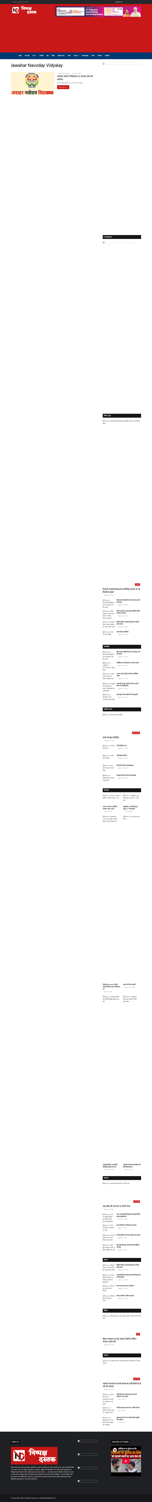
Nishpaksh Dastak (64, 73)
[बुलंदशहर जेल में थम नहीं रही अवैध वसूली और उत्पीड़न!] (109, 1421)
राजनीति (41, 56)
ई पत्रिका (107, 56)
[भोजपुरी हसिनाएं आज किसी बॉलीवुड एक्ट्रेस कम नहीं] (112, 1079)
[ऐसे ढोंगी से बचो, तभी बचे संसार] (109, 768)
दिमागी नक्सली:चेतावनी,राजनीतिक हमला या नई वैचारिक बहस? (121, 591)
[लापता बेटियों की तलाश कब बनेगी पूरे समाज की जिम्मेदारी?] (109, 1278)
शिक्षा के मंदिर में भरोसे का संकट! (125, 1296)
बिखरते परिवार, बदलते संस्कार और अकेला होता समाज (128, 623)
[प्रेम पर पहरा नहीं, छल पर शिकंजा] (109, 1289)
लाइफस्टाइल (85, 56)
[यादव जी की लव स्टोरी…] (132, 898)
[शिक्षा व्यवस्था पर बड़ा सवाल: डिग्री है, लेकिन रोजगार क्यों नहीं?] (109, 614)
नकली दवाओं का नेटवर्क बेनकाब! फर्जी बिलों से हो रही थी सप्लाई (122, 1385)
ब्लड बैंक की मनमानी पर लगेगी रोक (116, 1206)
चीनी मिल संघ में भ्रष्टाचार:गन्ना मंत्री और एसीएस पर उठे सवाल (127, 1395)
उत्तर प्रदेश (27, 56)
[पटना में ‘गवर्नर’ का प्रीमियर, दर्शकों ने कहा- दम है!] (112, 799)
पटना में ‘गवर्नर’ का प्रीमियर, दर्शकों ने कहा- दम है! (110, 807)
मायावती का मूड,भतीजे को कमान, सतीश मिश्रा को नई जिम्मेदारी (128, 684)
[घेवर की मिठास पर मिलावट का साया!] (109, 1228)
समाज (69, 56)
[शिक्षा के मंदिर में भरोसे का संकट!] (109, 1299)
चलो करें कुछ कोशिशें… (123, 632)
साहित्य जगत (61, 56)
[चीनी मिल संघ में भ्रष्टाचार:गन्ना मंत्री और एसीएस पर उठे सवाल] (109, 1399)
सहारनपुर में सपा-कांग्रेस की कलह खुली (127, 694)
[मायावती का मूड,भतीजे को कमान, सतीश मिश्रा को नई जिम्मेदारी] (109, 687)
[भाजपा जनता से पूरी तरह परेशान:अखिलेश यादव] (109, 677)
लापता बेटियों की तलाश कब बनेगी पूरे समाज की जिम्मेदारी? (129, 1276)
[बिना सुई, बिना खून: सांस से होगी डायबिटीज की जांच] (109, 1248)
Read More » (63, 87)
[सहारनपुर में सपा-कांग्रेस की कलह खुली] (109, 698)
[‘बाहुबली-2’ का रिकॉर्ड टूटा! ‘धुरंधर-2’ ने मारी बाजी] (132, 799)
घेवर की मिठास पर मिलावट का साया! (126, 1225)
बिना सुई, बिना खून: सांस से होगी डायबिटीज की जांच (128, 1246)
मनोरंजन (100, 56)
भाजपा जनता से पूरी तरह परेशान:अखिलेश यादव (127, 675)
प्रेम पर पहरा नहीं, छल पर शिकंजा (125, 1286)
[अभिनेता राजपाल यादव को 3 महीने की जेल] (109, 1411)
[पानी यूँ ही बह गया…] (109, 749)
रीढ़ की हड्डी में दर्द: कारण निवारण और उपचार (128, 1235)
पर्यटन (93, 56)
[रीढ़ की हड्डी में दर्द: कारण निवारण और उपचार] (109, 1238)
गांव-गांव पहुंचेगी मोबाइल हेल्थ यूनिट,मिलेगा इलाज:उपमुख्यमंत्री (128, 1215)
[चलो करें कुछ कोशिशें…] (109, 635)
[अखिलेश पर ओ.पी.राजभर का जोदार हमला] (109, 666)
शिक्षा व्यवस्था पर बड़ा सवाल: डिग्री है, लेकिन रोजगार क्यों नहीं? (128, 612)
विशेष (53, 56)
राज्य (34, 56)
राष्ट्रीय (20, 56)
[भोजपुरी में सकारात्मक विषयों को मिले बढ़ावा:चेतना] (132, 1079)
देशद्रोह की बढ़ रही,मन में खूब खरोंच (126, 775)
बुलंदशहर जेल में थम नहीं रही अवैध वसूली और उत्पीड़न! (128, 1418)
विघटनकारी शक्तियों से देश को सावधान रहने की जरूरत (128, 601)
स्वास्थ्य (76, 56)
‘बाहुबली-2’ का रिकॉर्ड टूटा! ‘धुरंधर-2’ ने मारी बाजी (130, 807)
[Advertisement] (76, 35)
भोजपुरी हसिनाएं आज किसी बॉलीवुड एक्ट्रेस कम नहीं (110, 1166)
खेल (48, 56)
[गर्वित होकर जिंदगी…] (109, 759)
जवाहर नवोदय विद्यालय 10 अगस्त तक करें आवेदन (75, 78)
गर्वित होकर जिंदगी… (122, 755)
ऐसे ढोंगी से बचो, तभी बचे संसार (125, 765)
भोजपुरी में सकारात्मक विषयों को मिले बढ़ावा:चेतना (132, 1166)
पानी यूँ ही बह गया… (122, 745)
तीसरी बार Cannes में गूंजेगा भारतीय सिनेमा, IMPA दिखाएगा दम (111, 986)
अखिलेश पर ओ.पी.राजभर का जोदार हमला (128, 663)
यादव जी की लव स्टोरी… (130, 984)
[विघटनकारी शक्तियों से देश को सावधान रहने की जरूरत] (109, 603)
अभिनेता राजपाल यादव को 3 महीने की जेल (128, 1407)
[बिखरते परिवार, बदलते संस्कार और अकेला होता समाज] (109, 625)
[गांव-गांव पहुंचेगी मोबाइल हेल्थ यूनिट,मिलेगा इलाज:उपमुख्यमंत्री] (109, 1218)
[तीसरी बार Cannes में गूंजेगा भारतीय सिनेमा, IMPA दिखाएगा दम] (112, 898)
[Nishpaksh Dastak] (24, 10)
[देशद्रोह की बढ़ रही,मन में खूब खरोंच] (109, 778)
